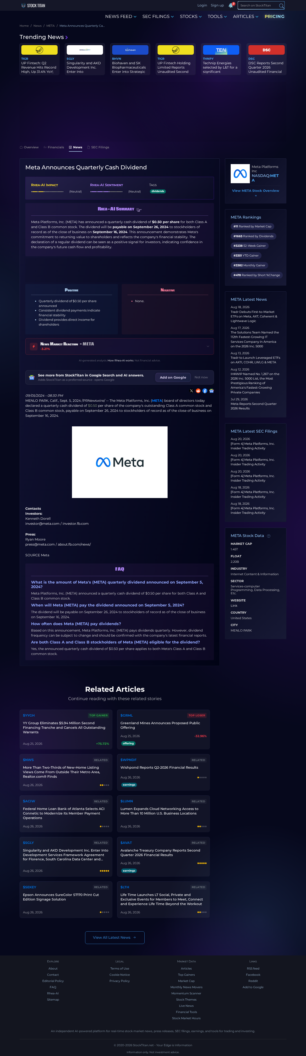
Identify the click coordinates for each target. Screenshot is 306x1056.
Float (236, 556)
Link (234, 605)
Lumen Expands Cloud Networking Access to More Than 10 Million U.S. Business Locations (159, 811)
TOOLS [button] (215, 16)
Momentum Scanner (186, 993)
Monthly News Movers (186, 987)
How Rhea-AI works (120, 360)
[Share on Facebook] (204, 390)
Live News (186, 1006)
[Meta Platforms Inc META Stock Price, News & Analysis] (240, 173)
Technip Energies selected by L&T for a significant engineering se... (220, 69)
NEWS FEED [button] (118, 16)
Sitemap (53, 999)
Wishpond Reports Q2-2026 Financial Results (159, 767)
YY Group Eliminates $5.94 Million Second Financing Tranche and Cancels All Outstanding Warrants (64, 727)
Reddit (253, 981)
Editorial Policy (53, 981)
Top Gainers (186, 974)
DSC (251, 58)
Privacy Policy (119, 981)
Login (202, 5)
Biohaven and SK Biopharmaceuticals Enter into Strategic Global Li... (129, 69)
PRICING (275, 16)
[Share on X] (190, 390)
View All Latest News (112, 937)
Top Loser (197, 715)
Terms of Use (119, 968)
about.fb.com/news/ (74, 544)
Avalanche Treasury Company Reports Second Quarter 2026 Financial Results (160, 852)
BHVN (116, 58)
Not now (201, 377)
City (234, 625)
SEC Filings (100, 147)
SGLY (70, 58)
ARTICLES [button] (243, 16)
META (157, 400)
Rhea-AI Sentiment (106, 185)
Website (238, 600)
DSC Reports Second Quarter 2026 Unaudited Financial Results (265, 69)
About (53, 968)
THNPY (208, 58)
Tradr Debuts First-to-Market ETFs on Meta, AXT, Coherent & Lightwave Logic (254, 316)
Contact (53, 974)
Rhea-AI (53, 993)
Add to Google (253, 987)
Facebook (253, 974)
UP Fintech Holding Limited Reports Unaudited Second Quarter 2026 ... (174, 69)
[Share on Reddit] (197, 390)
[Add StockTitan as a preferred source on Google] (210, 390)
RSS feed (253, 968)
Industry (239, 568)
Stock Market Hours (186, 1018)
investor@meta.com (42, 523)
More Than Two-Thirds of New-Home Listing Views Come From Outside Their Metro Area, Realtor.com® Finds (61, 772)
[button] (139, 210)
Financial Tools (186, 1012)
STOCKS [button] (188, 16)
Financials (56, 147)
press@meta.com (40, 544)
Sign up (217, 5)
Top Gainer (98, 715)
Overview (31, 147)
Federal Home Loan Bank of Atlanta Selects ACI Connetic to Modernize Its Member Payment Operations (63, 813)
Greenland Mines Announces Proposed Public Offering (160, 725)
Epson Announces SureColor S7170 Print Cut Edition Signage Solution (61, 897)
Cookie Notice (119, 974)
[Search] (282, 6)
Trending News (42, 36)
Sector (237, 581)
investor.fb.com (76, 523)
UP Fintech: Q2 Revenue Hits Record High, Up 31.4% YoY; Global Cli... (38, 69)
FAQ (53, 987)
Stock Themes (186, 999)
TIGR (24, 58)
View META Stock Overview (255, 193)
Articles (186, 968)
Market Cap (241, 544)
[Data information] (268, 536)
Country (238, 612)
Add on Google (173, 377)
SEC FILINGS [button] (155, 16)
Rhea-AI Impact (44, 185)
